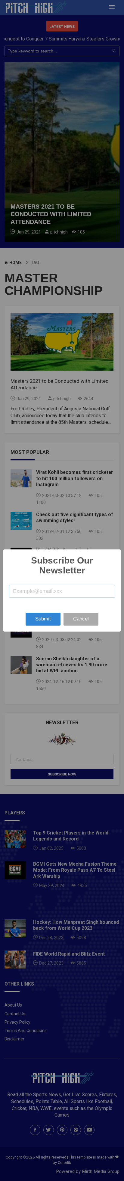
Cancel (81, 619)
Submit (43, 619)
